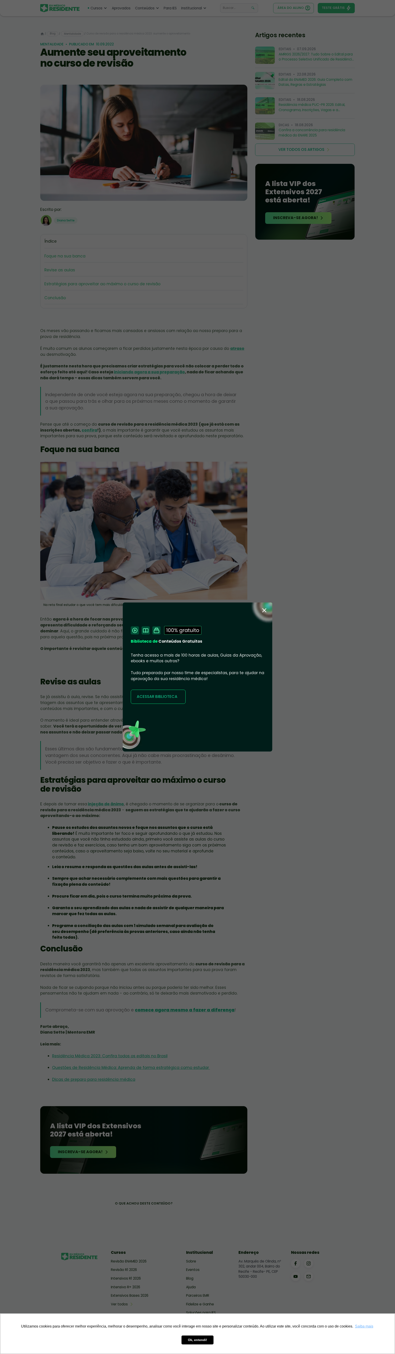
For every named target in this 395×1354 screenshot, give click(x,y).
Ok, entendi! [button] (197, 1340)
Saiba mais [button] (364, 1326)
